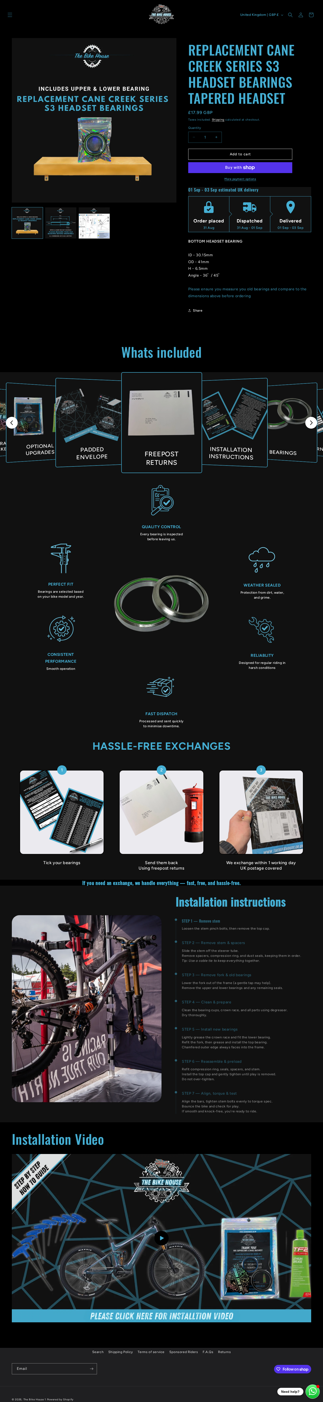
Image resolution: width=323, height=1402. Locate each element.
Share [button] (197, 311)
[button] (10, 15)
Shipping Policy (120, 1352)
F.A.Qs (208, 1352)
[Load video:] (161, 1238)
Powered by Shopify (60, 1399)
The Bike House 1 (34, 1399)
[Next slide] (311, 423)
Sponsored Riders (183, 1352)
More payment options (240, 179)
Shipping (218, 119)
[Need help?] (313, 1392)
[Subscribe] (91, 1368)
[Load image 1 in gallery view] (27, 222)
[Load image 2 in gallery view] (60, 222)
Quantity (194, 128)
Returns (224, 1352)
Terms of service (151, 1352)
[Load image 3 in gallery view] (94, 222)
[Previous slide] (12, 423)
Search (98, 1352)
